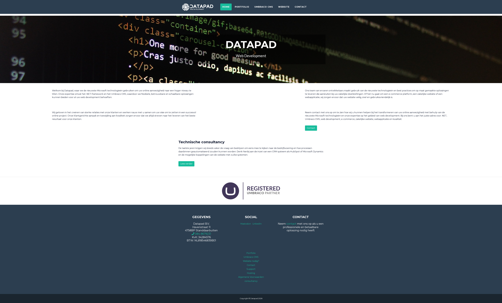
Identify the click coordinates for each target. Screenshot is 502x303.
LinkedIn (257, 224)
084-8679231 (202, 233)
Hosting (251, 273)
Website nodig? (251, 261)
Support (251, 269)
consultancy (251, 281)
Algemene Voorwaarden (251, 277)
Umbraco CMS (263, 7)
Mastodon (245, 224)
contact (291, 223)
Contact (301, 7)
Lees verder (186, 163)
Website (283, 7)
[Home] (198, 7)
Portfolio (242, 7)
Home (226, 7)
